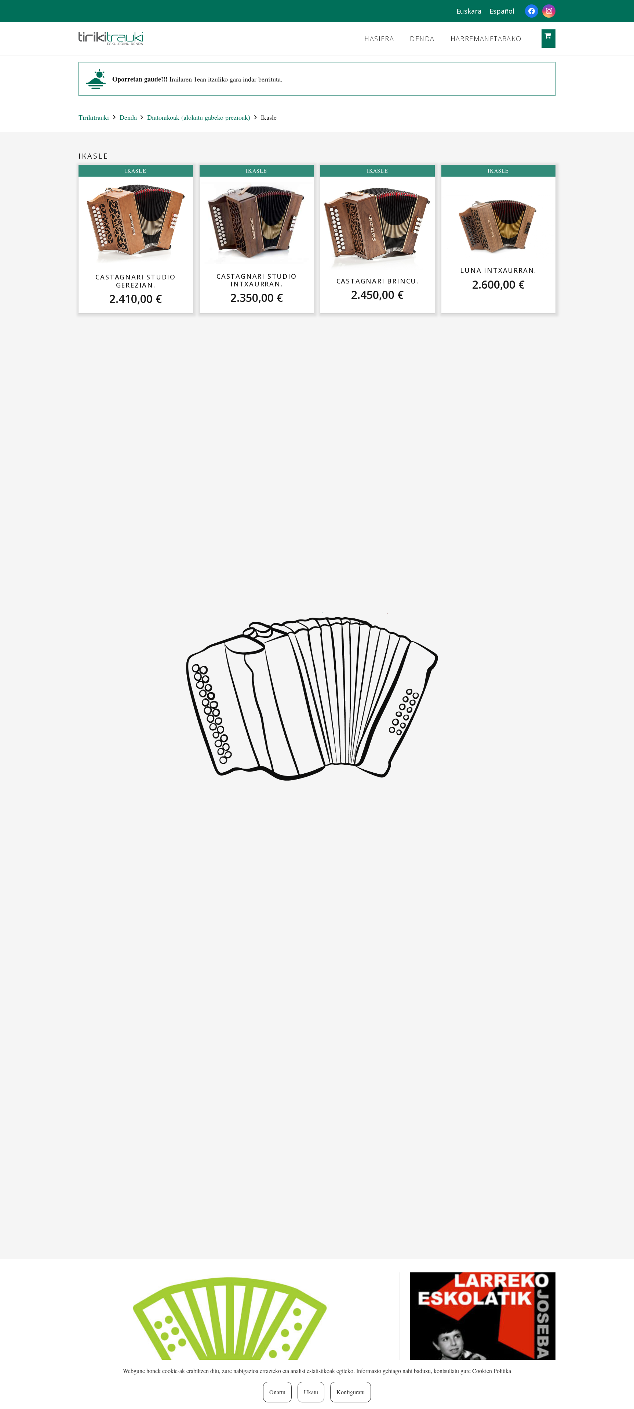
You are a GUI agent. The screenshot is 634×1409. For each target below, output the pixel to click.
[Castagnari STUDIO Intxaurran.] (257, 223)
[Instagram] (548, 11)
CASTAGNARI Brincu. (377, 281)
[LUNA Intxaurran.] (498, 226)
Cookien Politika (491, 1370)
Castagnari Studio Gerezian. (135, 280)
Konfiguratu (350, 1392)
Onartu (277, 1392)
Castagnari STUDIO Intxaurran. (256, 280)
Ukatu (311, 1392)
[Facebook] (531, 11)
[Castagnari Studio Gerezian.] (136, 223)
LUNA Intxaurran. (498, 270)
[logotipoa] (111, 38)
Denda (128, 117)
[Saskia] (548, 35)
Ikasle (135, 170)
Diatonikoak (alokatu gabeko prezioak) (198, 117)
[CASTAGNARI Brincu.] (377, 227)
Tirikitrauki (94, 117)
